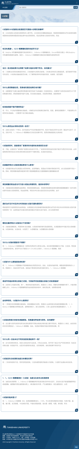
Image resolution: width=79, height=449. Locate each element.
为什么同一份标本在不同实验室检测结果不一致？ (22, 339)
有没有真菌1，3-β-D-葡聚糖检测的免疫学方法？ (21, 49)
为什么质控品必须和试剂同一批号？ (16, 126)
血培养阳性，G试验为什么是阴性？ (16, 300)
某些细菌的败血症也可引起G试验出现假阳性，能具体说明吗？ (27, 184)
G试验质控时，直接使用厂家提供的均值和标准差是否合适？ (26, 145)
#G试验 (5, 7)
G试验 (5, 16)
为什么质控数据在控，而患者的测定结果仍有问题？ (22, 87)
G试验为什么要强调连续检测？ (14, 262)
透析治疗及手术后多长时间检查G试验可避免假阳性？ (23, 203)
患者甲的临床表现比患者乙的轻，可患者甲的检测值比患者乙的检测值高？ (31, 281)
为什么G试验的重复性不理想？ (14, 242)
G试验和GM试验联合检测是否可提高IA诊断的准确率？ (24, 29)
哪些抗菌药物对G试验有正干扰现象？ (17, 223)
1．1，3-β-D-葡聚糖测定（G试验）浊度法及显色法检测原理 (26, 378)
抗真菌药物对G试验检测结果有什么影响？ (19, 165)
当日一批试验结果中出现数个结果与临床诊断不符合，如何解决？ (28, 68)
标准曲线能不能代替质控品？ (14, 107)
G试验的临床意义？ (10, 397)
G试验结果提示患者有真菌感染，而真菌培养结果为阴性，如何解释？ (29, 320)
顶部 (76, 447)
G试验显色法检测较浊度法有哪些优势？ (18, 358)
